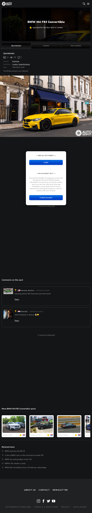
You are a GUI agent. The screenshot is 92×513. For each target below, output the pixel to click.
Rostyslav (15, 61)
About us (30, 490)
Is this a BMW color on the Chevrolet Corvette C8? (24, 455)
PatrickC (24, 311)
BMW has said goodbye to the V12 (18, 459)
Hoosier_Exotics (27, 290)
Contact (44, 490)
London (15, 64)
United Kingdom (24, 64)
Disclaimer (80, 507)
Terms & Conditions (46, 507)
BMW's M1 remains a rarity (15, 463)
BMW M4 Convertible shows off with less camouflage (25, 467)
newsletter (60, 490)
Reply (17, 299)
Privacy (66, 507)
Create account (46, 197)
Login (46, 162)
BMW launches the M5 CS (15, 451)
